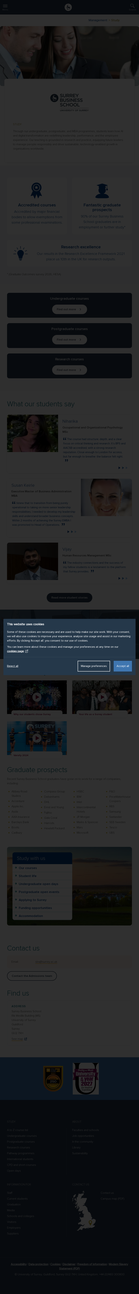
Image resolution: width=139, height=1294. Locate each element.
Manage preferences (94, 666)
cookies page (15, 651)
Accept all (123, 666)
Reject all (12, 666)
